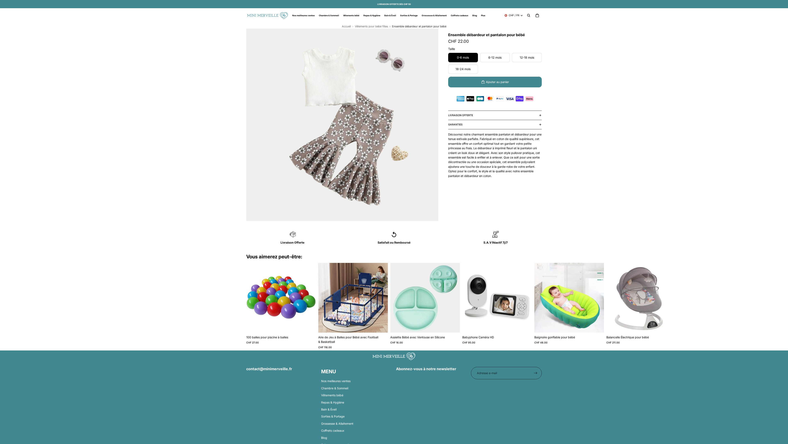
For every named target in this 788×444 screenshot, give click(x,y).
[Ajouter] (309, 326)
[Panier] (537, 15)
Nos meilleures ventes (335, 381)
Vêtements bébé (332, 395)
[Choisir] (381, 326)
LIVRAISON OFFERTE (460, 115)
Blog (324, 437)
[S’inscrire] (535, 373)
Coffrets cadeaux (332, 430)
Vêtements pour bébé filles (371, 26)
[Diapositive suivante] (537, 306)
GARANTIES (455, 124)
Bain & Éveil (329, 409)
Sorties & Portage (333, 416)
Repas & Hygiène (332, 402)
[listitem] (483, 15)
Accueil (346, 26)
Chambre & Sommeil (334, 388)
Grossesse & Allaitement (337, 423)
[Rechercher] (528, 15)
